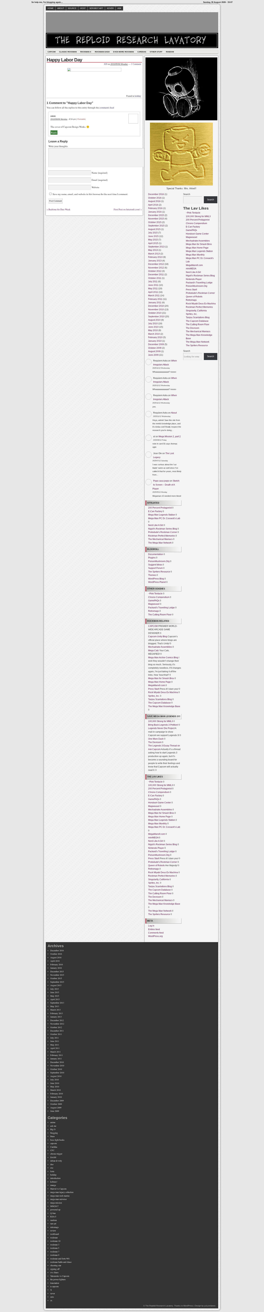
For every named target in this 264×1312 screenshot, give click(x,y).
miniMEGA (153, 837)
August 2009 (154, 351)
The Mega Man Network (160, 543)
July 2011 (153, 281)
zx (51, 1300)
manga (53, 1185)
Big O (52, 1129)
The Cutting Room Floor (160, 614)
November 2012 (156, 267)
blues (52, 1136)
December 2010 (156, 306)
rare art (53, 1223)
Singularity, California (158, 879)
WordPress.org (155, 936)
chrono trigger (56, 1153)
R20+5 (53, 1216)
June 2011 (153, 285)
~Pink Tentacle (155, 593)
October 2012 (154, 271)
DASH (53, 1157)
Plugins (152, 557)
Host (83, 8)
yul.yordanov (210, 1306)
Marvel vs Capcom (58, 1188)
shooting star (55, 1265)
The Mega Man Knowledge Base (164, 706)
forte (52, 1171)
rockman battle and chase (60, 1261)
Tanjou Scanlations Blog (160, 699)
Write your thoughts (58, 146)
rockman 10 (55, 1240)
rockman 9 (54, 1254)
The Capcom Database (159, 703)
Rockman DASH (102, 52)
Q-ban (53, 1213)
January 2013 (155, 260)
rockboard (54, 1233)
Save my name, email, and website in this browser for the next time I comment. (90, 194)
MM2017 (54, 1206)
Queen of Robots (156, 865)
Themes (152, 575)
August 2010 (154, 320)
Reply (54, 132)
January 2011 (154, 302)
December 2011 (156, 274)
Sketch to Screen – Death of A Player (165, 485)
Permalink (81, 119)
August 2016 (154, 201)
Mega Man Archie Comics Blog (163, 657)
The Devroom (154, 742)
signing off (54, 1268)
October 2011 (154, 278)
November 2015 (156, 218)
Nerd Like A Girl (155, 525)
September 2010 (156, 316)
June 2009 (153, 355)
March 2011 (154, 295)
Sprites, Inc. (153, 696)
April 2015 (153, 243)
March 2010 (154, 334)
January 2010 (155, 341)
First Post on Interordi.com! (127, 209)
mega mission (56, 1202)
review (53, 1230)
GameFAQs (153, 600)
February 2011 (155, 299)
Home (51, 8)
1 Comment (136, 64)
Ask (119, 8)
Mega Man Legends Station (161, 515)
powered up (55, 1209)
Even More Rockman (123, 52)
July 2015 (153, 232)
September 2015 (156, 225)
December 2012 (156, 264)
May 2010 (153, 330)
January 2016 (155, 212)
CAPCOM (153, 626)
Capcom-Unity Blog (157, 636)
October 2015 (154, 222)
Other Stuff (156, 52)
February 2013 (155, 257)
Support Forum (155, 568)
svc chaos (54, 1272)
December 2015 (156, 215)
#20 (105, 64)
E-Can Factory (155, 511)
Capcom (51, 52)
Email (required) (99, 180)
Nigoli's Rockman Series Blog (162, 529)
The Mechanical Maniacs (160, 539)
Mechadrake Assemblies (160, 647)
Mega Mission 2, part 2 (170, 436)
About (60, 8)
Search (186, 194)
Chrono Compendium (158, 597)
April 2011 (153, 292)
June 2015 (153, 236)
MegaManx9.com (156, 685)
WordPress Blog (156, 578)
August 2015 (154, 229)
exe (51, 1167)
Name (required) (99, 172)
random (53, 1220)
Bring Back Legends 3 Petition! (163, 725)
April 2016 (153, 205)
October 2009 (154, 348)
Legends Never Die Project (161, 728)
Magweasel (153, 604)
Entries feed (154, 929)
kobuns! (53, 1181)
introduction (55, 1178)
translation (54, 1282)
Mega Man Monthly (157, 823)
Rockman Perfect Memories (161, 536)
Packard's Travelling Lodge (161, 607)
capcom (53, 1143)
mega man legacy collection (61, 1192)
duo (52, 1164)
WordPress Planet (157, 582)
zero (52, 1296)
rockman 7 (54, 1251)
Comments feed (156, 933)
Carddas (141, 52)
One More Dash (156, 739)
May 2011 (153, 288)
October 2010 (154, 313)
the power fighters (58, 1279)
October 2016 (154, 198)
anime (52, 1122)
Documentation (155, 554)
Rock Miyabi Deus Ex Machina (163, 692)
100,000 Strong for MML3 (160, 721)
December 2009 (156, 344)
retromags (54, 1227)
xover (52, 1293)
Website (95, 187)
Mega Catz (153, 650)
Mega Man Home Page (159, 682)
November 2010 (156, 309)
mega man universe (58, 1199)
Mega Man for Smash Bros (161, 678)
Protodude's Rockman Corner (162, 532)
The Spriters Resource (159, 571)
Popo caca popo (161, 481)
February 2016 (155, 208)
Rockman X (85, 52)
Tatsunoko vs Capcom (59, 1275)
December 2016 (156, 194)
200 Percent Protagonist (160, 508)
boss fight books (57, 1139)
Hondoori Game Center (159, 802)
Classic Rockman (68, 52)
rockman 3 (54, 1244)
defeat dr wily (56, 1160)
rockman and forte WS (60, 1258)
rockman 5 (54, 1247)
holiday (138, 96)
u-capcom (54, 1286)
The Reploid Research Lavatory (159, 1306)
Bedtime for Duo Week (59, 209)
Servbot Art (96, 8)
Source (72, 8)
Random (170, 52)
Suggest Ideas (155, 564)
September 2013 (156, 246)
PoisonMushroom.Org (159, 561)
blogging (54, 1132)
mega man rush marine (60, 1195)
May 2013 (153, 250)
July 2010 (153, 323)
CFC (52, 1150)
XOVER (110, 8)
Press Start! (153, 689)
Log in (151, 926)
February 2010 (155, 337)
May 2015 (153, 239)
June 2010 (153, 327)
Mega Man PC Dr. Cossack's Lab (164, 518)
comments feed (106, 107)
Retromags (153, 611)
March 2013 (154, 253)
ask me (53, 1125)
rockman (54, 1237)
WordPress (188, 1306)
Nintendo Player (156, 848)
